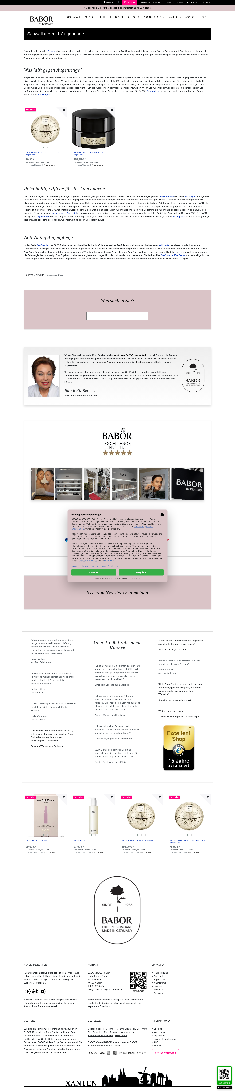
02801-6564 (195, 3)
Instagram (122, 362)
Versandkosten (49, 165)
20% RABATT (73, 17)
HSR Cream (121, 1035)
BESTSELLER (122, 17)
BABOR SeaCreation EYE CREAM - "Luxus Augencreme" (90, 154)
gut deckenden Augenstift (64, 213)
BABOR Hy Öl (79, 840)
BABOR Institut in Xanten (49, 1039)
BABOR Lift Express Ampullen (37, 840)
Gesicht (51, 51)
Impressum (159, 1035)
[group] (45, 128)
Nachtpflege (179, 216)
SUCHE (205, 17)
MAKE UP (174, 17)
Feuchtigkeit (44, 94)
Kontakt (157, 1045)
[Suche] (119, 2)
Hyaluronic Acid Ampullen (100, 1035)
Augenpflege (153, 91)
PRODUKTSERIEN (152, 17)
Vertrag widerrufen (165, 1052)
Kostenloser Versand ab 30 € (152, 3)
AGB (156, 1042)
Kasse (207, 3)
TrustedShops (143, 362)
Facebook (101, 362)
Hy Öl (136, 1029)
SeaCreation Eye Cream (173, 255)
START (30, 275)
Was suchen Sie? (117, 300)
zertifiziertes (30, 1039)
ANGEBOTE (191, 17)
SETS (136, 17)
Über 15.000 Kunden (175, 3)
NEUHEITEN (105, 17)
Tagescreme (42, 216)
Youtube (111, 362)
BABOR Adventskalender (116, 1042)
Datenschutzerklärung (165, 1039)
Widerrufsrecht (161, 1032)
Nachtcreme (160, 983)
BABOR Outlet (113, 1045)
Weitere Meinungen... (35, 983)
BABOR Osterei (96, 1042)
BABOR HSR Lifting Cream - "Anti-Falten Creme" (141, 840)
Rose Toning (110, 1032)
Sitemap (158, 1029)
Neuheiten (159, 989)
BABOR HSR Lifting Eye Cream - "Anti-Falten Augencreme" (43, 154)
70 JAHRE (89, 17)
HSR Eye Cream (123, 1029)
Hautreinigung (161, 972)
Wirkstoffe (164, 245)
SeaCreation (42, 245)
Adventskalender (126, 1032)
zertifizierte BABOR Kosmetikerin (130, 355)
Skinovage (189, 196)
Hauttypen (159, 986)
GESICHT (40, 275)
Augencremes (167, 196)
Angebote (158, 993)
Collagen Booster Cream (100, 1029)
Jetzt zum (117, 592)
